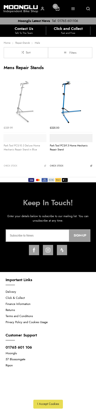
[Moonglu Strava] (62, 250)
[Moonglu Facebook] (34, 250)
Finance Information (18, 304)
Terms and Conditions (19, 316)
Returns (10, 310)
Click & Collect (15, 298)
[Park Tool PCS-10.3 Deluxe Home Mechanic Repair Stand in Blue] (25, 102)
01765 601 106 (19, 347)
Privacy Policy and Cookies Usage (27, 322)
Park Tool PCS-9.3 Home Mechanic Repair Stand (69, 147)
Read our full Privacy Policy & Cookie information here (48, 393)
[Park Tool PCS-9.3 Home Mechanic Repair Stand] (71, 102)
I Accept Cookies (48, 404)
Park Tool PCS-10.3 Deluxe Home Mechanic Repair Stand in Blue (22, 147)
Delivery (11, 291)
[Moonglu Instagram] (48, 250)
